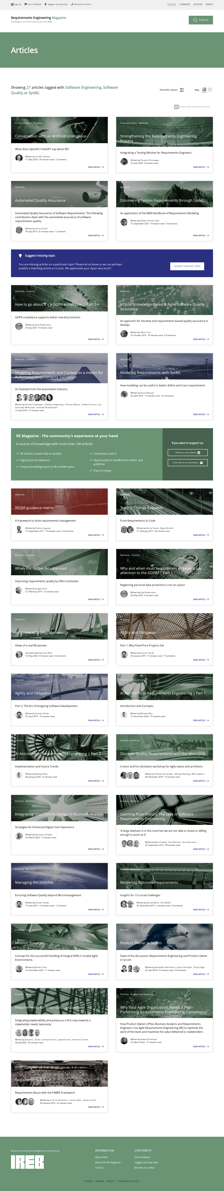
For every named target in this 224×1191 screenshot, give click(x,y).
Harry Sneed (41, 228)
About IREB (101, 1157)
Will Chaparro (198, 774)
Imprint (99, 1181)
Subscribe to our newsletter (186, 462)
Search (209, 4)
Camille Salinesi (43, 156)
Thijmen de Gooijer (164, 774)
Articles (171, 4)
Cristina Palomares (59, 1100)
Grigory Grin (41, 588)
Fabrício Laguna (43, 528)
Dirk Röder (166, 902)
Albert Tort (145, 332)
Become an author (144, 1167)
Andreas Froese (89, 404)
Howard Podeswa (148, 1039)
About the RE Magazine (108, 1162)
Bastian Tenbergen (34, 404)
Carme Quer (76, 1100)
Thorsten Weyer (73, 404)
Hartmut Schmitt (80, 1039)
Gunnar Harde (147, 652)
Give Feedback (142, 1157)
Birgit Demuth (166, 528)
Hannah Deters (49, 1039)
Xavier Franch (89, 1100)
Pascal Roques (147, 392)
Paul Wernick (174, 842)
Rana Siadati (161, 842)
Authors (198, 4)
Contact (99, 1167)
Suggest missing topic (187, 266)
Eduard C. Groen (33, 1039)
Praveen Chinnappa (149, 160)
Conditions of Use (128, 1181)
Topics (203, 20)
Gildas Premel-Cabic (150, 220)
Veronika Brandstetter (47, 407)
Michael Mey (146, 713)
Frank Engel (199, 967)
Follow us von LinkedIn (186, 452)
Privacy (111, 1181)
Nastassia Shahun (43, 834)
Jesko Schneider (185, 967)
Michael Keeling (183, 774)
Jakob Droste (65, 1039)
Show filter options (169, 89)
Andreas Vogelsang (54, 404)
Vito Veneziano (189, 842)
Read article (94, 167)
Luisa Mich (47, 652)
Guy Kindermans (43, 324)
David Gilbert (153, 902)
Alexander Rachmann (165, 967)
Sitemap (88, 1181)
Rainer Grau (41, 967)
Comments (184, 4)
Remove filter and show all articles (194, 106)
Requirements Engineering (38, 19)
